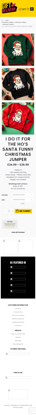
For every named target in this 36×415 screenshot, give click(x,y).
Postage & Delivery (18, 322)
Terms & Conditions (18, 315)
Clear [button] (22, 203)
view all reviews (18, 232)
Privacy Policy (18, 312)
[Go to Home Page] (2, 20)
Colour (4, 195)
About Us (18, 309)
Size (3, 200)
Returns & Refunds (18, 319)
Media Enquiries (18, 344)
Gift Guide (18, 341)
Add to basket (25, 211)
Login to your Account (18, 334)
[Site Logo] (9, 8)
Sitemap (18, 337)
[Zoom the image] (18, 267)
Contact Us (18, 326)
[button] (32, 9)
